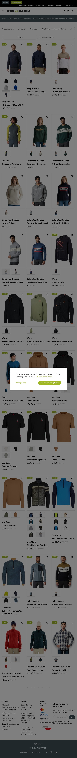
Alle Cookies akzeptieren (50, 383)
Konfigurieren (21, 383)
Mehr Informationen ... (45, 377)
